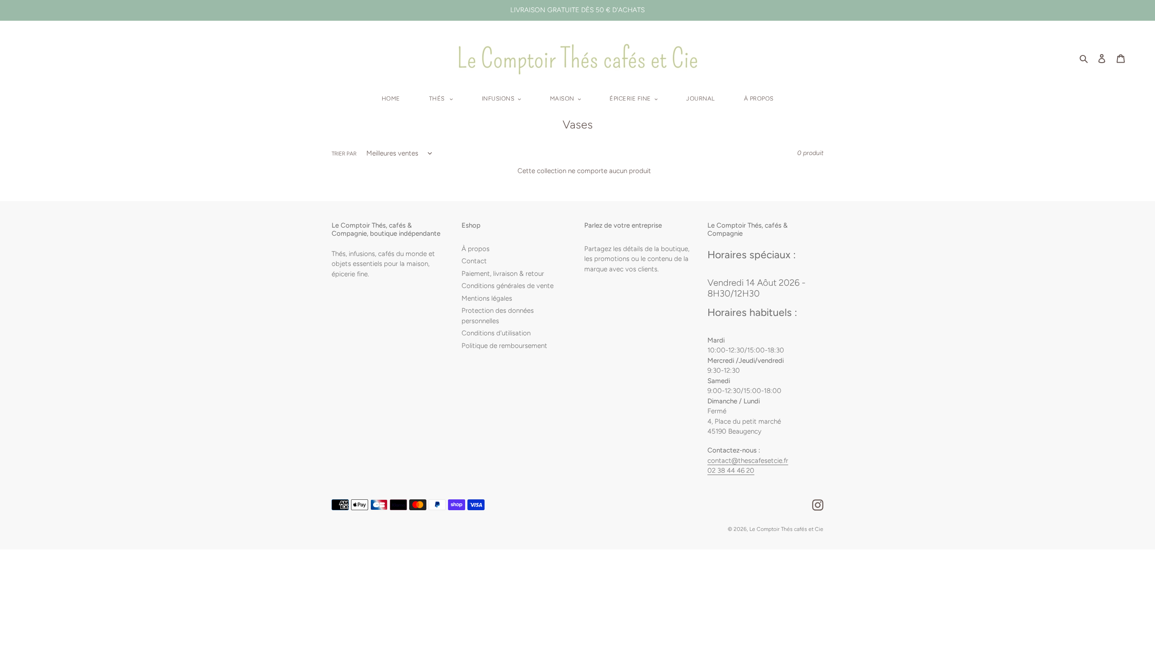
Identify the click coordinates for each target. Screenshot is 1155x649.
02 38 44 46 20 (730, 470)
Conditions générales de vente (508, 286)
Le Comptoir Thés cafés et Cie (786, 529)
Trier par (344, 154)
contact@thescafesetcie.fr (747, 461)
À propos (476, 249)
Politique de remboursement (504, 346)
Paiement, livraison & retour (503, 274)
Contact (474, 261)
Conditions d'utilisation (496, 333)
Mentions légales (487, 298)
